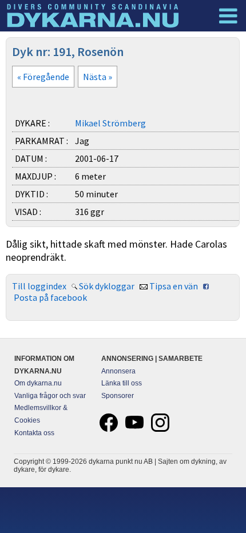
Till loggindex (39, 286)
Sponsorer (117, 396)
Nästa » (97, 76)
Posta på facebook (50, 297)
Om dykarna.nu (38, 383)
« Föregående (43, 76)
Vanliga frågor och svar (50, 396)
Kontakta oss (34, 433)
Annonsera (118, 371)
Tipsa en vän (173, 286)
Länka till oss (121, 383)
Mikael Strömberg (110, 123)
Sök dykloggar (106, 286)
